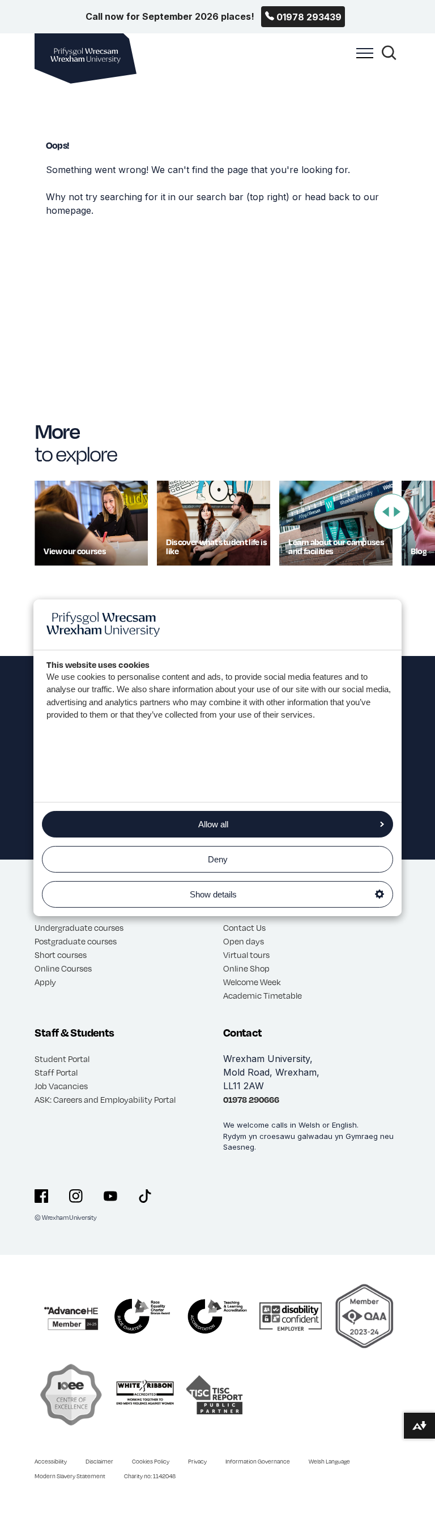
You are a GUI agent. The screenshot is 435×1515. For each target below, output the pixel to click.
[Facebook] (41, 1196)
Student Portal (62, 1058)
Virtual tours (246, 954)
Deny (218, 859)
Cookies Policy (150, 1461)
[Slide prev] (385, 512)
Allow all (213, 824)
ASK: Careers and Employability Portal (105, 1099)
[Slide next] (397, 512)
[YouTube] (110, 1196)
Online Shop (246, 968)
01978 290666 (251, 1099)
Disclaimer (99, 1461)
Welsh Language (329, 1461)
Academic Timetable (262, 995)
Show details (213, 894)
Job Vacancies (61, 1085)
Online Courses (63, 968)
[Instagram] (76, 1196)
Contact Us (244, 927)
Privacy (197, 1461)
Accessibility (51, 1461)
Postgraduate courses (76, 941)
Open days (243, 941)
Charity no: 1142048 (150, 1476)
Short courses (61, 954)
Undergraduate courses (79, 927)
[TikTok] (145, 1196)
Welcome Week (252, 981)
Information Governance (257, 1461)
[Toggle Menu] (362, 59)
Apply (45, 981)
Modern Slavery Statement (70, 1476)
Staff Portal (56, 1072)
